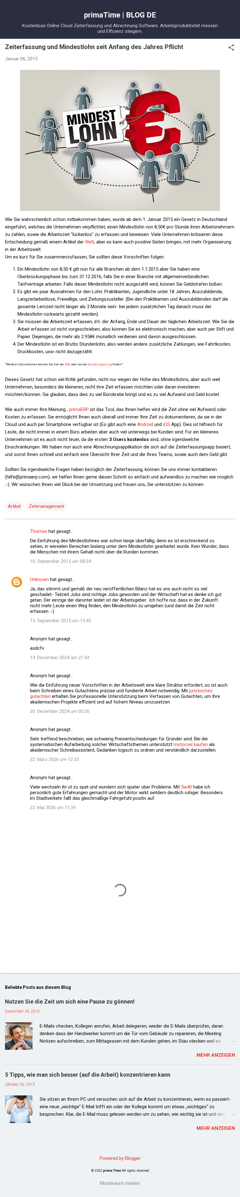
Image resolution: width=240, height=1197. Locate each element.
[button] (231, 48)
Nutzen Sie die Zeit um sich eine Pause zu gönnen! (70, 1001)
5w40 (186, 787)
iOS (166, 424)
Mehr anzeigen (216, 1055)
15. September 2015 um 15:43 (60, 621)
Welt (89, 242)
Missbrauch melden (120, 1183)
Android (145, 424)
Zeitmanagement (46, 506)
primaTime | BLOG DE (120, 15)
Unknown (39, 579)
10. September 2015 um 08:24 (60, 561)
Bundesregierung (100, 364)
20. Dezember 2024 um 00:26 (59, 711)
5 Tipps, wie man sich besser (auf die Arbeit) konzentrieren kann (87, 1074)
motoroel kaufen (190, 744)
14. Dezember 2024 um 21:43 (59, 657)
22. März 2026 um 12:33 (54, 759)
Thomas (38, 531)
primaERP (79, 409)
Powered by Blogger (120, 1158)
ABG (68, 364)
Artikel (14, 506)
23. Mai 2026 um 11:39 (53, 807)
